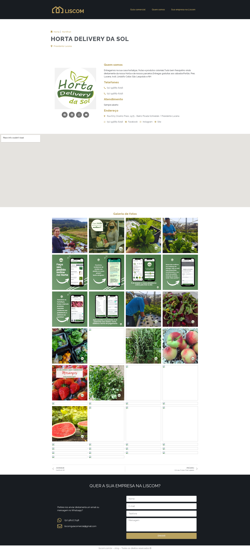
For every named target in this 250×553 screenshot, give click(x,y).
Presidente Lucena (63, 46)
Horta (56, 31)
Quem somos (158, 9)
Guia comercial (137, 9)
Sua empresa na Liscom (183, 9)
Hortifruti (66, 31)
